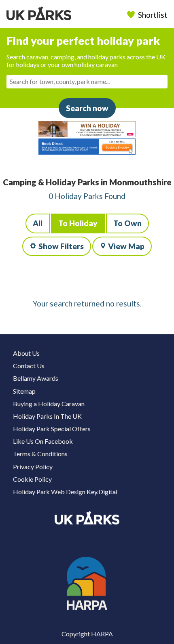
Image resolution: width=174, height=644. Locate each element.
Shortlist (153, 14)
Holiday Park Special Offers (52, 428)
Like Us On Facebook (43, 441)
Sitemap (24, 391)
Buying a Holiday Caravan (49, 403)
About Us (26, 353)
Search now (87, 108)
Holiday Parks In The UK (47, 416)
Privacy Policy (33, 466)
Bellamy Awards (35, 378)
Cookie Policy (32, 479)
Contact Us (29, 365)
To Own (127, 223)
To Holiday (78, 223)
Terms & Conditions (40, 453)
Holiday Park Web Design (49, 491)
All (37, 223)
